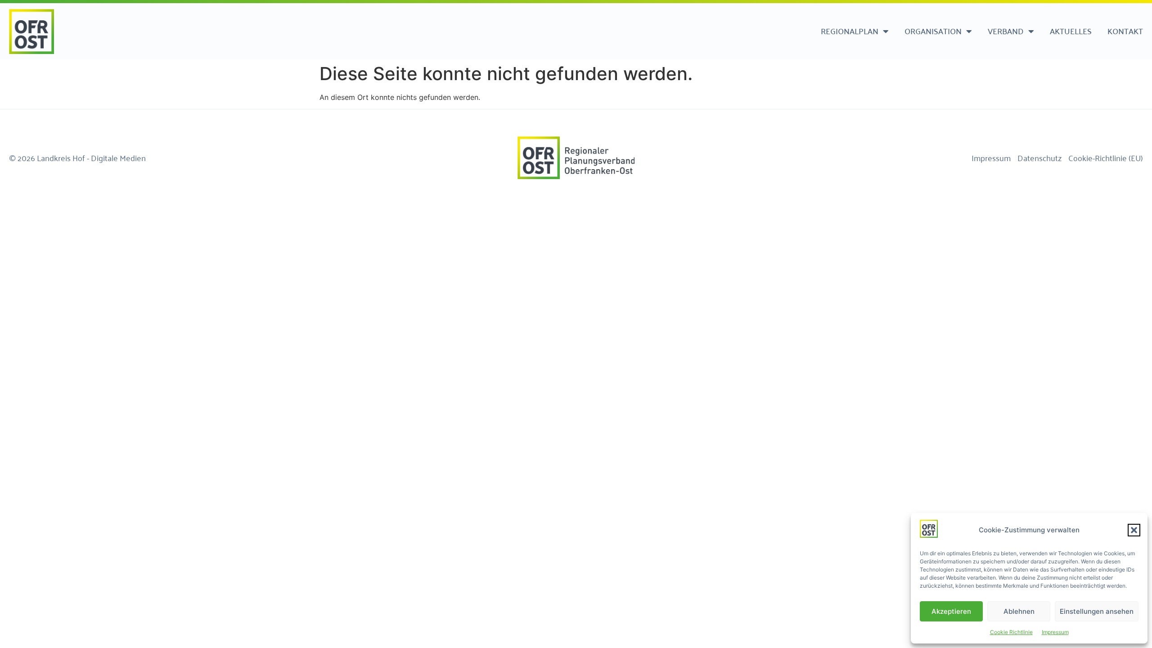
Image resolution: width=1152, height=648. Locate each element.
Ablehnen (1019, 611)
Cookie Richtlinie (1011, 632)
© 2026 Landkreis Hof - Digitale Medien (77, 157)
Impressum (1055, 632)
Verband (1006, 30)
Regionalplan (849, 30)
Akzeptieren (951, 611)
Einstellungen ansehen (1097, 611)
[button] (1134, 530)
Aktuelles (1071, 30)
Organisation (933, 30)
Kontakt (1125, 30)
